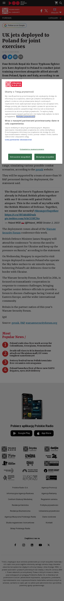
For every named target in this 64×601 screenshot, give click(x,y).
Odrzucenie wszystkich (20, 157)
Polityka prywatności (25, 116)
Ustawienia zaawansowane (32, 149)
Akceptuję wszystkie (45, 157)
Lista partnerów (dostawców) (18, 139)
